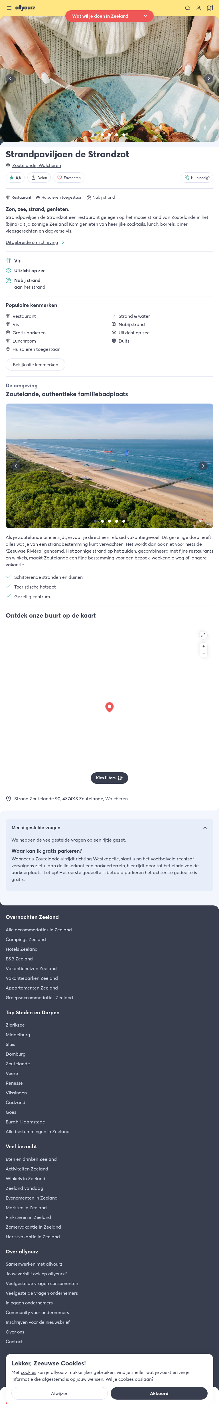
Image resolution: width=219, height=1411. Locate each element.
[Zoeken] (187, 8)
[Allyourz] (25, 8)
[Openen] (203, 635)
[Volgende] (208, 78)
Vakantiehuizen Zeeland (31, 968)
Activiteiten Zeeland (27, 1169)
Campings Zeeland (26, 939)
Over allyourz (22, 1251)
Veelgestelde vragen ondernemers (42, 1293)
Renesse (14, 1083)
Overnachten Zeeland (32, 917)
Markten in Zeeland (26, 1207)
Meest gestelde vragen (36, 827)
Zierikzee (15, 1025)
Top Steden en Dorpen (33, 1012)
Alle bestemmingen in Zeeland (38, 1131)
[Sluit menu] (9, 8)
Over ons (15, 1332)
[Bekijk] (95, 134)
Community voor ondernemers (37, 1312)
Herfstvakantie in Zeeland (33, 1236)
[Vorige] (10, 78)
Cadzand (15, 1102)
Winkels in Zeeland (25, 1178)
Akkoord (159, 1393)
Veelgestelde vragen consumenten (42, 1283)
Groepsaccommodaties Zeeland (39, 997)
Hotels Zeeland (22, 949)
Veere (12, 1073)
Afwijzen (59, 1393)
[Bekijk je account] (199, 8)
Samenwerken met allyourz (34, 1264)
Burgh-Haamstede (25, 1122)
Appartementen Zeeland (32, 988)
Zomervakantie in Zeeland (33, 1227)
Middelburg (18, 1034)
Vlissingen (16, 1093)
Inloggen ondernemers (29, 1303)
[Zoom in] (203, 646)
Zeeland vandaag (24, 1188)
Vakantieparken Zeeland (32, 978)
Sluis (10, 1044)
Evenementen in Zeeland (32, 1198)
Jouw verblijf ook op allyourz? (36, 1273)
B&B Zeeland (19, 959)
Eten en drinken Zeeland (31, 1159)
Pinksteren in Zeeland (28, 1217)
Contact (14, 1341)
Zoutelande (18, 1063)
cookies (28, 1372)
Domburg (16, 1054)
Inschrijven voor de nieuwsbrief (38, 1322)
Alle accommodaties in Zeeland (39, 929)
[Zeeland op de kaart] (210, 8)
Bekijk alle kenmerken (35, 364)
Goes (11, 1112)
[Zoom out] (203, 653)
